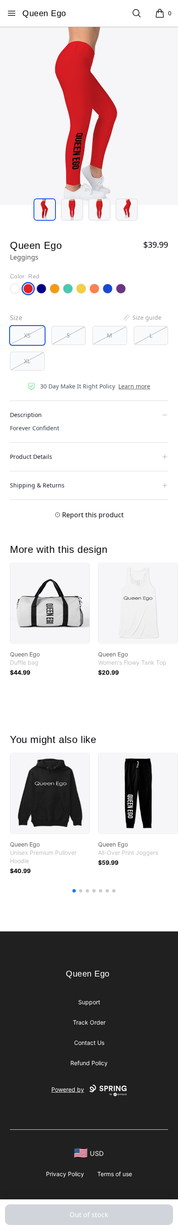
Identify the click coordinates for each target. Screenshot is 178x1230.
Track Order (89, 1022)
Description (26, 415)
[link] (49, 603)
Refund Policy (89, 1062)
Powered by (67, 1089)
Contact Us (89, 1042)
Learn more (134, 386)
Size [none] (16, 317)
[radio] (27, 335)
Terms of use (114, 1173)
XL (27, 361)
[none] (142, 318)
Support (89, 1002)
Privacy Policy (65, 1173)
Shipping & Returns (37, 485)
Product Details (31, 457)
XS (27, 335)
